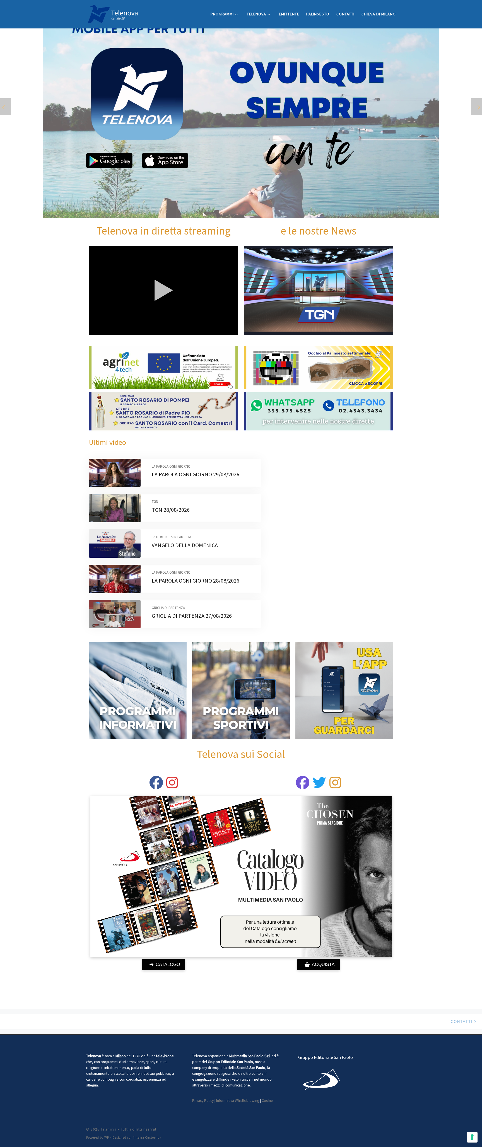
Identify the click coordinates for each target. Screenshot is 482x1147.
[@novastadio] (302, 786)
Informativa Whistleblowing (237, 1100)
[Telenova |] (112, 13)
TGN (155, 501)
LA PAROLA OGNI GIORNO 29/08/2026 (195, 474)
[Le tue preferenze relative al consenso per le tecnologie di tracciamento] (472, 1137)
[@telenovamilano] (156, 786)
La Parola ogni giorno (171, 466)
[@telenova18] (172, 786)
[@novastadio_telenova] (335, 786)
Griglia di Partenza (168, 607)
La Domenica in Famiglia (171, 537)
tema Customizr (148, 1137)
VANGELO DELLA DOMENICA (185, 545)
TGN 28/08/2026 (171, 509)
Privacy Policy (203, 1100)
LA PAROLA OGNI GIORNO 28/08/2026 (195, 580)
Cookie (267, 1100)
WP (106, 1137)
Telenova (109, 1129)
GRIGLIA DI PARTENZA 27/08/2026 (192, 615)
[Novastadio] (319, 786)
